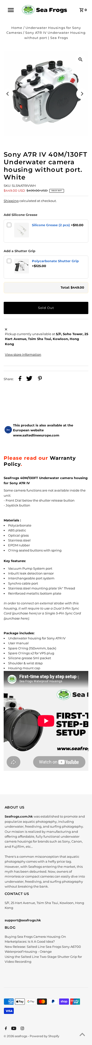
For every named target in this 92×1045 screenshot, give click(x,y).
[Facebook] (5, 1029)
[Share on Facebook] (20, 379)
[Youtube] (13, 1029)
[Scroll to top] (82, 1035)
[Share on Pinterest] (40, 379)
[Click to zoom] (80, 59)
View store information (23, 354)
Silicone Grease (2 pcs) (51, 225)
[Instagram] (21, 1029)
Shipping (11, 201)
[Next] (81, 93)
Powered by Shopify (44, 1036)
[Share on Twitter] (29, 379)
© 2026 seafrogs (16, 1036)
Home (16, 28)
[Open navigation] (12, 10)
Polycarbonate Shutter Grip (55, 261)
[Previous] (7, 93)
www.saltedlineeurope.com (36, 435)
